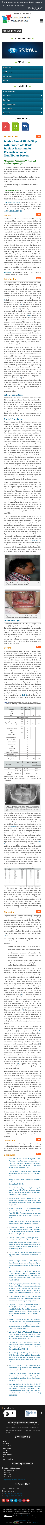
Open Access (7, 1448)
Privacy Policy (35, 1522)
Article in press (8, 72)
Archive (5, 80)
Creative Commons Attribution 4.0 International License (17, 1518)
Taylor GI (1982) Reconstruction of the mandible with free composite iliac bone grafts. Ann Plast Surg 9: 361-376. (25, 1174)
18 (40, 1031)
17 (17, 1031)
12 (32, 382)
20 (18, 1064)
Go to (38, 136)
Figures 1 (34, 540)
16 (23, 1010)
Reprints (5, 1457)
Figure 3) (13, 826)
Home (5, 1441)
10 (29, 315)
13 (5, 935)
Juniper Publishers (10, 2)
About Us (6, 1444)
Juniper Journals (22, 2)
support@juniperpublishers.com (14, 1480)
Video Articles (7, 1455)
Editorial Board (7, 67)
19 (39, 1044)
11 (20, 378)
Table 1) (24, 695)
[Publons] (32, 1412)
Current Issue (7, 76)
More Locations (8, 1459)
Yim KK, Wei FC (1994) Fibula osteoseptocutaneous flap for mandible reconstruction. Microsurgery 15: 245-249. (25, 1255)
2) (40, 540)
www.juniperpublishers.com (13, 1496)
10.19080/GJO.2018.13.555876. (13, 211)
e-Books (5, 1452)
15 (21, 995)
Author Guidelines (9, 1446)
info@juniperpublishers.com (13, 1493)
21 (20, 1071)
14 (6, 935)
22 (23, 1109)
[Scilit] (11, 1412)
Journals (5, 1450)
